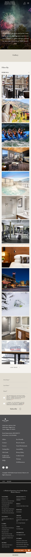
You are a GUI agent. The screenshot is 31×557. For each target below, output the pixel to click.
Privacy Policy (20, 452)
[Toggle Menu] (28, 3)
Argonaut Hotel (5, 498)
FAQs (3, 460)
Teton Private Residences (21, 546)
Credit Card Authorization (6, 456)
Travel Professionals (21, 446)
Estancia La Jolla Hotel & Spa (8, 500)
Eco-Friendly (19, 439)
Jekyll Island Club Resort (7, 544)
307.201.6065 (12, 435)
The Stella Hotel (19, 528)
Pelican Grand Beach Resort (8, 535)
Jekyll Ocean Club (5, 546)
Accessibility (19, 449)
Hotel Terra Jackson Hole (21, 540)
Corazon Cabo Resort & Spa (22, 506)
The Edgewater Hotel (20, 534)
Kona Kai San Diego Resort (7, 502)
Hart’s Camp (19, 517)
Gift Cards (5, 452)
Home (3, 481)
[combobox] (15, 72)
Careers (4, 446)
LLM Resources (20, 462)
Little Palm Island (5, 529)
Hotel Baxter (19, 511)
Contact (4, 442)
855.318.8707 (16, 433)
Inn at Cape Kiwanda (20, 523)
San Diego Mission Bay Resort (8, 508)
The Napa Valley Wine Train (7, 510)
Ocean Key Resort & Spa (7, 533)
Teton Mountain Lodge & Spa (22, 544)
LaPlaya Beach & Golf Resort (8, 527)
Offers (4, 439)
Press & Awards (20, 442)
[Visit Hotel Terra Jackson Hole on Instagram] (7, 467)
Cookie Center (20, 455)
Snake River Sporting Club (21, 542)
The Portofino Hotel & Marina (8, 512)
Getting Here (5, 449)
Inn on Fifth (4, 525)
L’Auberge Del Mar (6, 504)
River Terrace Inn (5, 506)
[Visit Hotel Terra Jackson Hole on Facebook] (3, 467)
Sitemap (18, 459)
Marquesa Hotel (5, 531)
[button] (15, 555)
